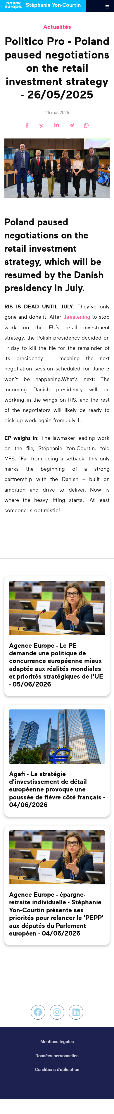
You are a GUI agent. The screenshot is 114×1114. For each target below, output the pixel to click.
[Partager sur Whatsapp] (86, 126)
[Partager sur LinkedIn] (57, 126)
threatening (76, 317)
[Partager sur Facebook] (27, 126)
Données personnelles (57, 1055)
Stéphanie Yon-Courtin (52, 5)
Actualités (57, 27)
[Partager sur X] (41, 126)
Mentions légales (57, 1041)
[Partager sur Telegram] (71, 126)
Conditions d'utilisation (57, 1069)
